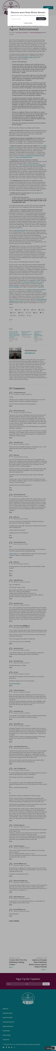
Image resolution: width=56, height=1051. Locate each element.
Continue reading (28, 23)
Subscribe (41, 19)
